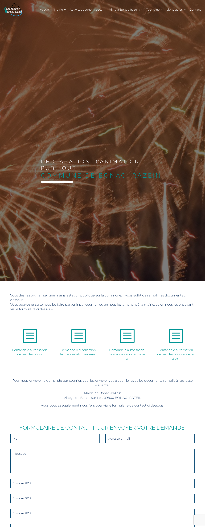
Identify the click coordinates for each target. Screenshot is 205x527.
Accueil (45, 9)
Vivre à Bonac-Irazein (124, 9)
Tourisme (153, 9)
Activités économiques (86, 9)
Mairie (58, 9)
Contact (195, 9)
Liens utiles (174, 9)
